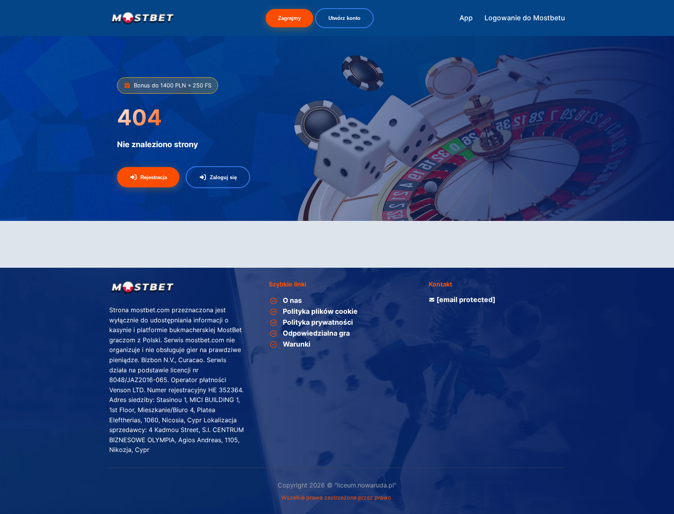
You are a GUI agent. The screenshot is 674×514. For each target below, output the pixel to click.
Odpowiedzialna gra (316, 333)
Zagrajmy (289, 18)
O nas (292, 300)
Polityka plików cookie (320, 311)
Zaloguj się (223, 177)
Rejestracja (153, 177)
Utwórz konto (344, 18)
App (466, 18)
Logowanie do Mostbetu (524, 18)
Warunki (296, 344)
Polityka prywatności (318, 322)
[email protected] (465, 299)
